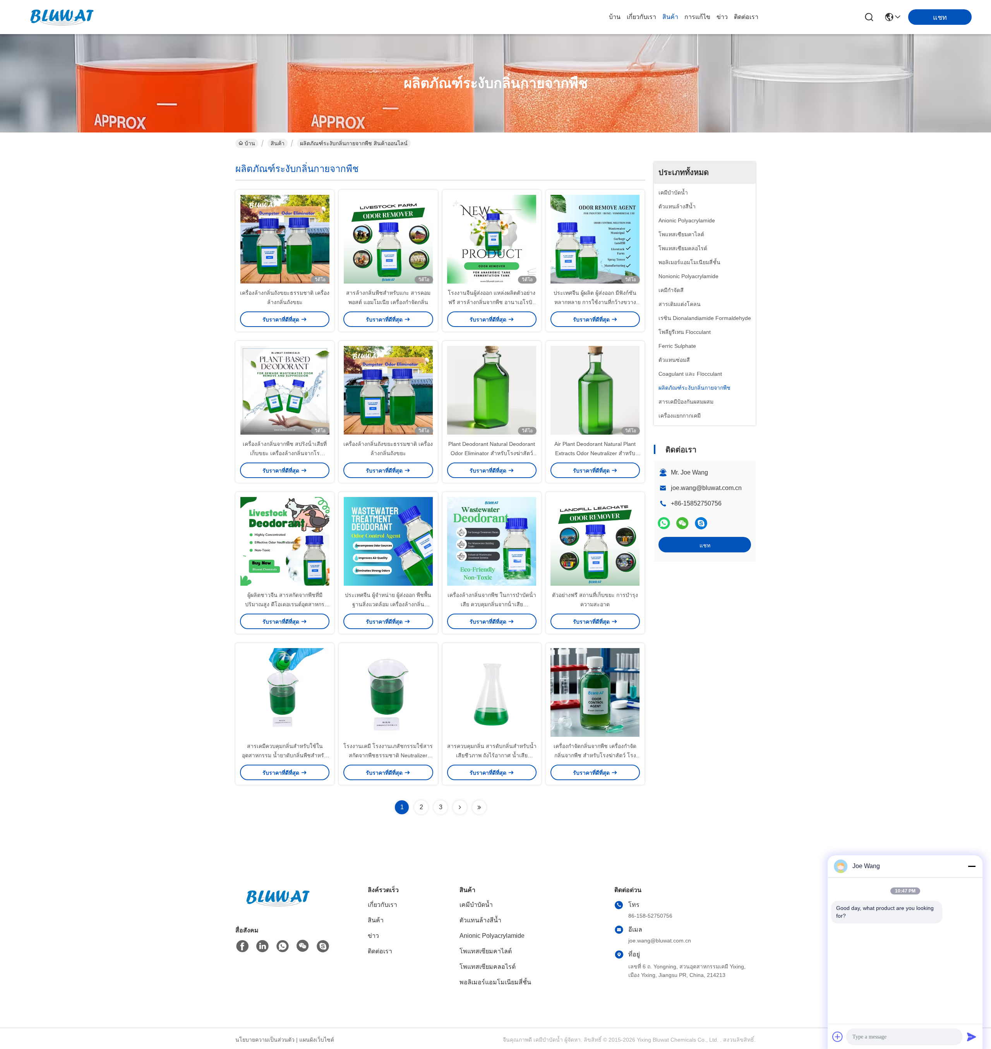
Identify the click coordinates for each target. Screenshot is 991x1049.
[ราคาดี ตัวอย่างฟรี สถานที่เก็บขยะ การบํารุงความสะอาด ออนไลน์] (595, 541)
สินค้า (670, 17)
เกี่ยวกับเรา (641, 17)
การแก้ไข (697, 17)
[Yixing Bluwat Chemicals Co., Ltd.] (62, 17)
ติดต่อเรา (746, 17)
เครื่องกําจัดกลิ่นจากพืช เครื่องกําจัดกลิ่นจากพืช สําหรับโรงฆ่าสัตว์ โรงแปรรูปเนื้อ (595, 755)
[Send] (971, 1036)
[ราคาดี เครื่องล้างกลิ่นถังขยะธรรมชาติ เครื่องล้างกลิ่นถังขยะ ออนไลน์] (284, 239)
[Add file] (837, 1036)
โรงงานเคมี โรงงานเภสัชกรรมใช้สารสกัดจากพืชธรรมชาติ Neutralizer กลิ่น (388, 755)
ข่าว (722, 17)
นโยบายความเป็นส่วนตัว (265, 1040)
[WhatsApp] (664, 523)
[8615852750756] (283, 946)
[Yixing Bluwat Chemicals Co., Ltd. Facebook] (242, 946)
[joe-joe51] (701, 523)
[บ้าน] (278, 907)
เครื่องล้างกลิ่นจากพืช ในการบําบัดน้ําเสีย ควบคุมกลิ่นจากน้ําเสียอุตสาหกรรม (491, 604)
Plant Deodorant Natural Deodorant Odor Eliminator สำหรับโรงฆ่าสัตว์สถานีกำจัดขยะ (491, 453)
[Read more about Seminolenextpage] (460, 807)
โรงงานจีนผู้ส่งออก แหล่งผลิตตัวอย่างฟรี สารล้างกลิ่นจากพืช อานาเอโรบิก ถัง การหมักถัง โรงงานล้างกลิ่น (491, 302)
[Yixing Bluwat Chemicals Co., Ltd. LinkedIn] (262, 946)
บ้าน (615, 17)
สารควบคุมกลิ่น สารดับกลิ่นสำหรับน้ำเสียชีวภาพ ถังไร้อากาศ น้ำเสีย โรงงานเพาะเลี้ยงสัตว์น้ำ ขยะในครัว (492, 755)
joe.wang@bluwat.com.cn (706, 488)
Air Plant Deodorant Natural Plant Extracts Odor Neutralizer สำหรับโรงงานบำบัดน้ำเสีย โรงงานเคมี (595, 453)
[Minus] (971, 866)
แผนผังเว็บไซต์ (316, 1040)
